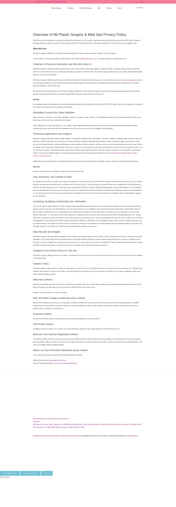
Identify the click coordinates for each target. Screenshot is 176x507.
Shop (141, 2)
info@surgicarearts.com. (89, 59)
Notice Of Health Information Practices (69, 436)
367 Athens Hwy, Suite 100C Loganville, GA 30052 (50, 424)
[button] (62, 8)
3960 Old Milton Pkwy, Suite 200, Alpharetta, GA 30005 (87, 424)
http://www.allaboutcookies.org (55, 360)
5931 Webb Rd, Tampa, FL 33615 (62, 427)
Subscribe (36, 421)
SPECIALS (62, 2)
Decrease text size (30, 473)
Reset (47, 473)
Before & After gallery (49, 419)
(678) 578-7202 (49, 2)
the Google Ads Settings (117, 153)
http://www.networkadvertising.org (65, 363)
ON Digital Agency (132, 436)
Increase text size (10, 473)
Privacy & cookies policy (47, 436)
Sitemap (36, 436)
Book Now (140, 7)
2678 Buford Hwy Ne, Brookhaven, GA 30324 (121, 424)
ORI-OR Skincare (63, 419)
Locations (37, 2)
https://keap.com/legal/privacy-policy (129, 80)
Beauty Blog (37, 419)
